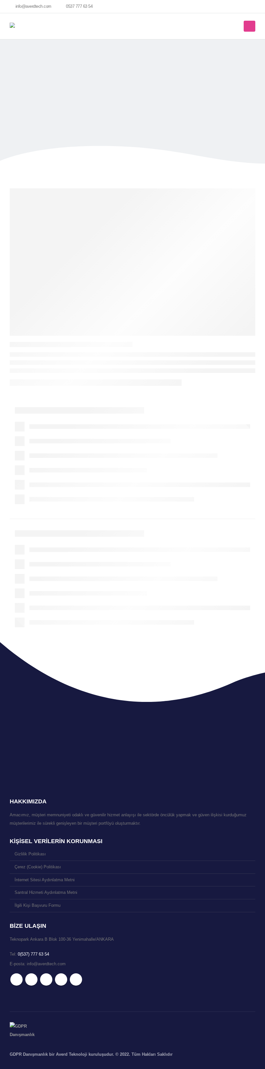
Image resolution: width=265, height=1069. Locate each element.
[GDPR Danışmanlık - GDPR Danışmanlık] (23, 1030)
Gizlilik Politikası (30, 854)
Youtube (46, 979)
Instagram (61, 979)
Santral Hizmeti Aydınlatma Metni (46, 892)
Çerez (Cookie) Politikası (38, 867)
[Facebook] (206, 6)
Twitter (31, 979)
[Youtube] (228, 6)
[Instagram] (239, 6)
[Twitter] (217, 6)
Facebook (16, 979)
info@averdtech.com (33, 6)
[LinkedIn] (250, 6)
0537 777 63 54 (79, 6)
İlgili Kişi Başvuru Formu (37, 905)
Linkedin (76, 979)
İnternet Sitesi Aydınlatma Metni (45, 880)
